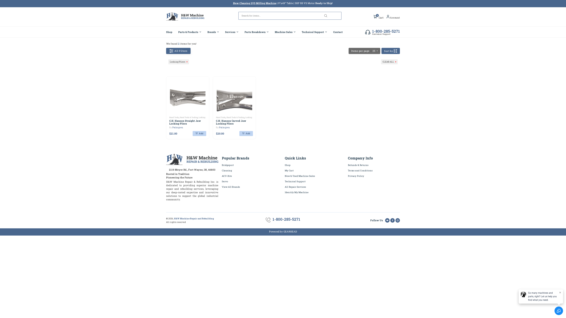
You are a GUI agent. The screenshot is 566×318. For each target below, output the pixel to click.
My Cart (289, 170)
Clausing (227, 170)
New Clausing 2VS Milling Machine (254, 3)
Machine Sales (284, 32)
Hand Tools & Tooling (189, 117)
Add (200, 133)
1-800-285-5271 (386, 31)
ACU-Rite (227, 175)
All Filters (180, 50)
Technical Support (313, 32)
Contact (338, 32)
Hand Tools (174, 117)
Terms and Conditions (360, 170)
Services (230, 32)
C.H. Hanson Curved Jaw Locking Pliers (231, 122)
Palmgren (177, 127)
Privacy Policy (356, 175)
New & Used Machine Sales (300, 175)
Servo (225, 181)
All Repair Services (295, 186)
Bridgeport (228, 165)
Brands (211, 32)
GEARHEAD (290, 231)
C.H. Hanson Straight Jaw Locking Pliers (185, 122)
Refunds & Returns (358, 165)
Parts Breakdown (255, 32)
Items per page (363, 50)
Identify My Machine (296, 192)
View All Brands (231, 186)
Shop (169, 32)
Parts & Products (188, 32)
